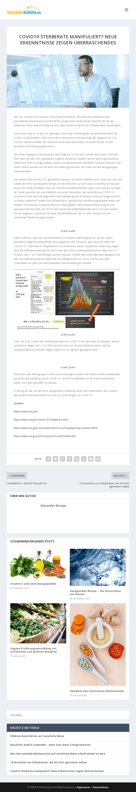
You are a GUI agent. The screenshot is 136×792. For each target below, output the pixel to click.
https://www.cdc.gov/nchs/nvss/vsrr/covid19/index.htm (45, 436)
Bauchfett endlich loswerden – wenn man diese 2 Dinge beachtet (50, 744)
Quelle (71, 367)
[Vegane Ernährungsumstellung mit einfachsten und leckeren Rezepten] (38, 623)
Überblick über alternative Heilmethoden (97, 691)
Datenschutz (101, 787)
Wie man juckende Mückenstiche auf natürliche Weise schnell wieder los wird (57, 753)
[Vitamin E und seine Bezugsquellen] (38, 564)
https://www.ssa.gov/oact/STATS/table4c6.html (41, 419)
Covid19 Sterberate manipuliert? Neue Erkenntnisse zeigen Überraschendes (57, 771)
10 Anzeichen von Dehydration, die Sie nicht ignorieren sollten (48, 762)
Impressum (83, 787)
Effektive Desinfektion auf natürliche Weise (37, 736)
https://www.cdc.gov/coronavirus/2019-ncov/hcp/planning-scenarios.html (55, 428)
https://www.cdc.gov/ (26, 411)
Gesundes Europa (53, 505)
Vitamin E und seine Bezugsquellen (33, 583)
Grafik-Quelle (68, 231)
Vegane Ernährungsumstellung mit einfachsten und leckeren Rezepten (33, 650)
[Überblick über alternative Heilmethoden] (98, 644)
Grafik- (64, 367)
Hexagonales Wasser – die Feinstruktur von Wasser (95, 592)
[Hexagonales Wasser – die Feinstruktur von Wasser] (98, 567)
